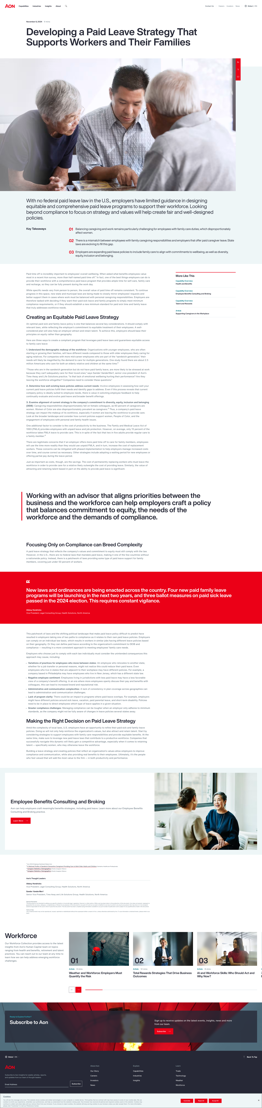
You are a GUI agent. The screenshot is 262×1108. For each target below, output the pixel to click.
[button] (21, 821)
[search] (66, 6)
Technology (181, 1075)
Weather (179, 1080)
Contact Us (209, 6)
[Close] (258, 1100)
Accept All (215, 1101)
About (58, 6)
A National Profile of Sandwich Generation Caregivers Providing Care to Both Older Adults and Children (62, 866)
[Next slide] (78, 990)
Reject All (201, 1101)
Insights (48, 6)
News (238, 6)
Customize (187, 1101)
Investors (230, 6)
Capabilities (24, 6)
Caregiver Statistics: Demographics (39, 869)
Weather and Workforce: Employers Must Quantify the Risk (95, 974)
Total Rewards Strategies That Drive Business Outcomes (162, 974)
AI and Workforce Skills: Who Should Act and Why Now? (226, 974)
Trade (178, 1071)
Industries (37, 6)
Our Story (94, 1071)
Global (252, 6)
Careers (221, 6)
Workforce (180, 1085)
